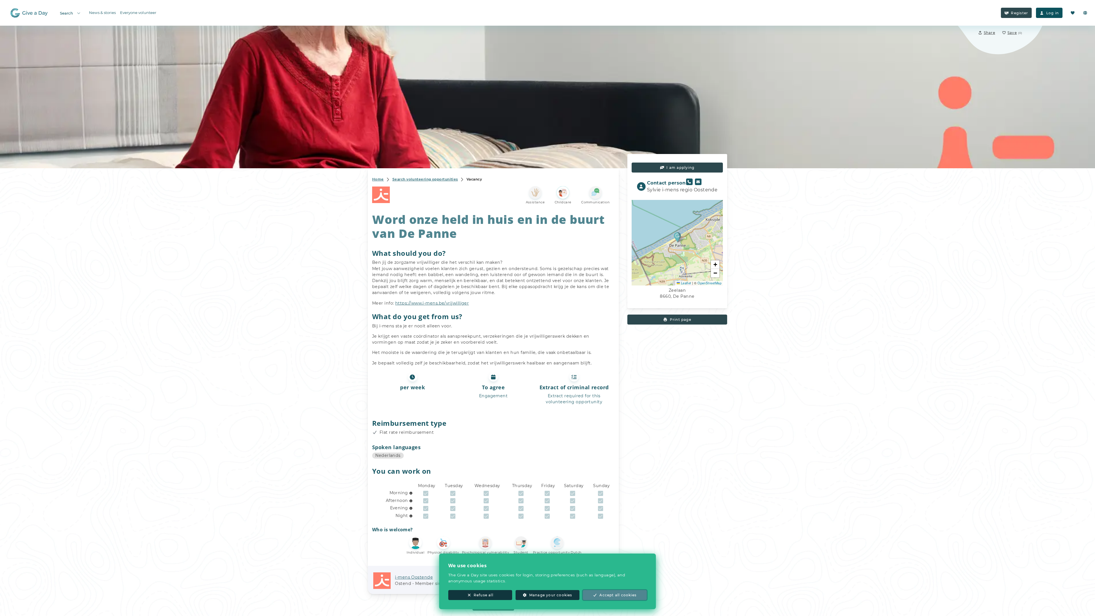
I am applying (680, 167)
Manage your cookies (550, 595)
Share (989, 33)
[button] (677, 237)
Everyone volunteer (138, 12)
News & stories (102, 12)
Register (1019, 13)
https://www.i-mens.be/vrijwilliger (432, 303)
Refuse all (483, 595)
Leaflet (685, 283)
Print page (680, 319)
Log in (1052, 13)
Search (66, 13)
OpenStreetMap (709, 283)
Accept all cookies (617, 595)
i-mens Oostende (414, 577)
